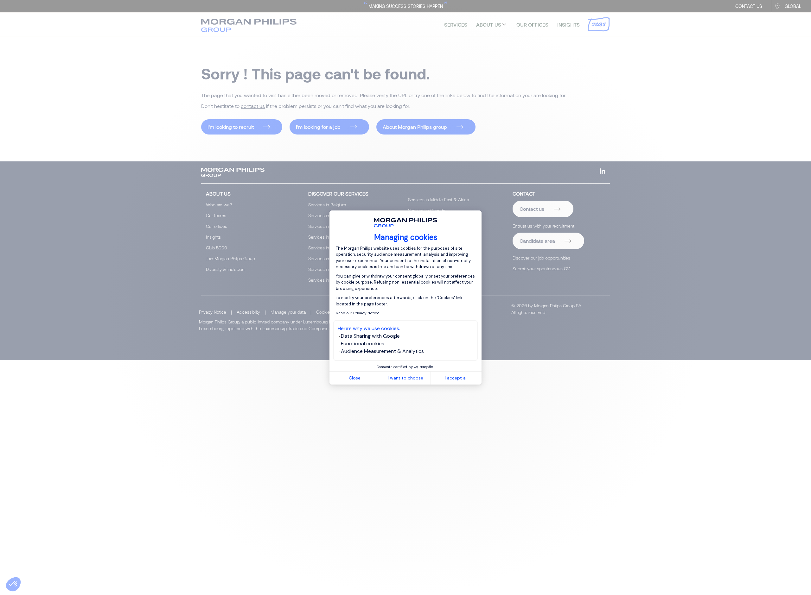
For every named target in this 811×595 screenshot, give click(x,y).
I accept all (456, 378)
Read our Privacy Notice (357, 313)
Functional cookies (362, 343)
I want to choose (405, 378)
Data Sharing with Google (370, 336)
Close (355, 378)
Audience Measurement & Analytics (382, 351)
